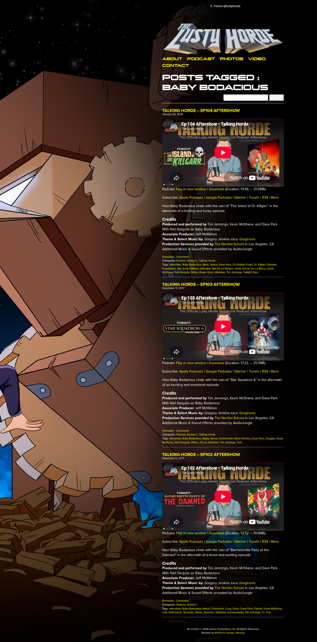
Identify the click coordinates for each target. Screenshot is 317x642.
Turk (239, 442)
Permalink (168, 257)
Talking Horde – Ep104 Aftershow (201, 110)
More (275, 197)
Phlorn (195, 442)
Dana (236, 608)
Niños (194, 272)
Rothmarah (175, 612)
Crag (228, 608)
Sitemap (240, 632)
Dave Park (225, 264)
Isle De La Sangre (222, 268)
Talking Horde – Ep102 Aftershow (201, 454)
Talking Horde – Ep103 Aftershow (201, 284)
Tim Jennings (234, 272)
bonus (213, 264)
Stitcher (240, 197)
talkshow (219, 272)
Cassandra (217, 608)
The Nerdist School (229, 244)
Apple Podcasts (191, 197)
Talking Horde (207, 260)
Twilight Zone (250, 272)
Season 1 (192, 260)
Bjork (206, 264)
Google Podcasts (219, 197)
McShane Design (224, 632)
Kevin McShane (273, 608)
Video (256, 58)
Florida (258, 608)
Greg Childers (191, 268)
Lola (164, 612)
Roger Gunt (206, 272)
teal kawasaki (235, 612)
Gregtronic (247, 239)
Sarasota (188, 612)
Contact (175, 65)
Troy (268, 612)
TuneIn (254, 197)
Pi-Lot (203, 442)
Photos (231, 58)
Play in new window (191, 189)
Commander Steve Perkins (234, 438)
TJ (263, 612)
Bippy (206, 438)
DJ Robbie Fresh (242, 264)
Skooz (198, 612)
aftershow (175, 264)
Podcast (201, 58)
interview (205, 268)
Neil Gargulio (182, 272)
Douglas (270, 438)
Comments (182, 257)
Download (216, 189)
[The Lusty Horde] (223, 38)
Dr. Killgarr (260, 264)
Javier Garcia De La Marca (250, 268)
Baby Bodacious (191, 264)
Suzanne (209, 612)
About (172, 58)
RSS (265, 197)
